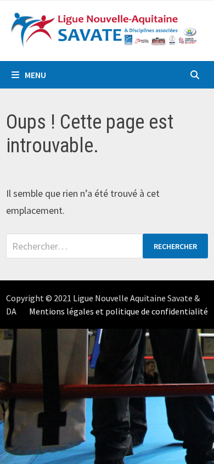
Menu (35, 74)
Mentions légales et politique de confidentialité (118, 311)
